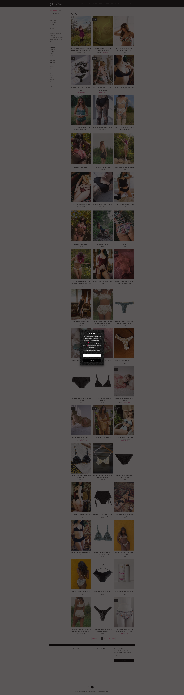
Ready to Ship (86, 342)
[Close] (103, 331)
